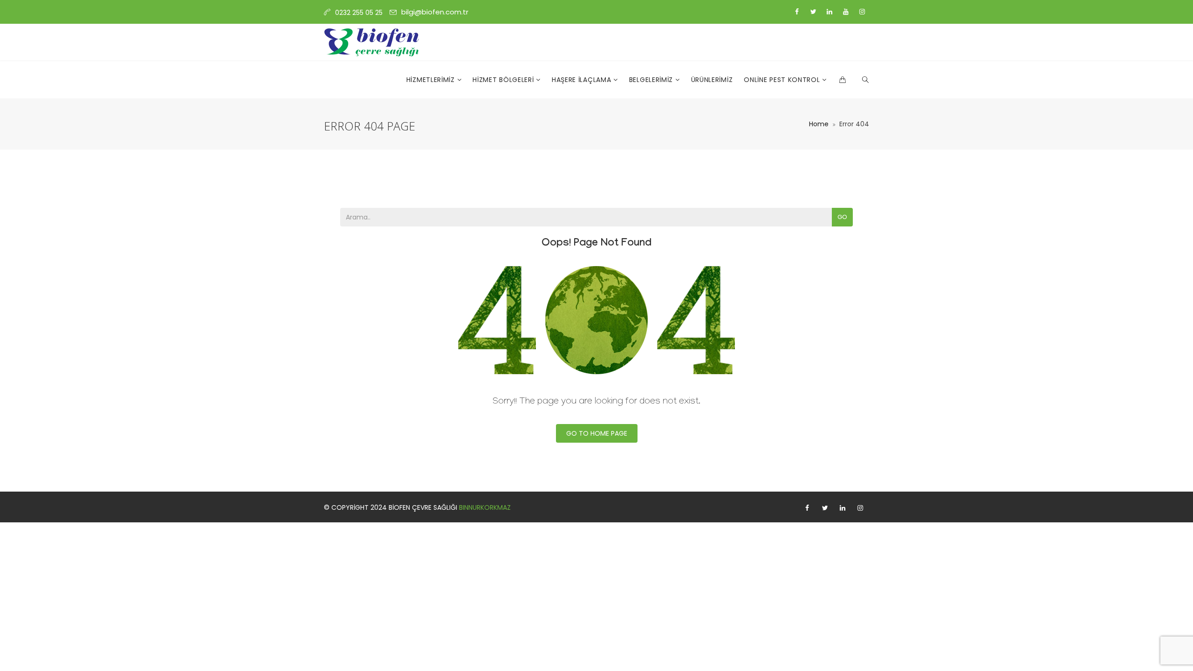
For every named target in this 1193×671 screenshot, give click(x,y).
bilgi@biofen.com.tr (434, 12)
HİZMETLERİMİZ (431, 79)
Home (819, 124)
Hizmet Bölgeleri (504, 79)
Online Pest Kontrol (783, 79)
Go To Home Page (596, 433)
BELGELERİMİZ (652, 79)
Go (842, 216)
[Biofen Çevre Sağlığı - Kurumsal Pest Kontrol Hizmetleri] (372, 42)
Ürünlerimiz (712, 79)
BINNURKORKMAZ (485, 507)
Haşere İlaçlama (582, 79)
